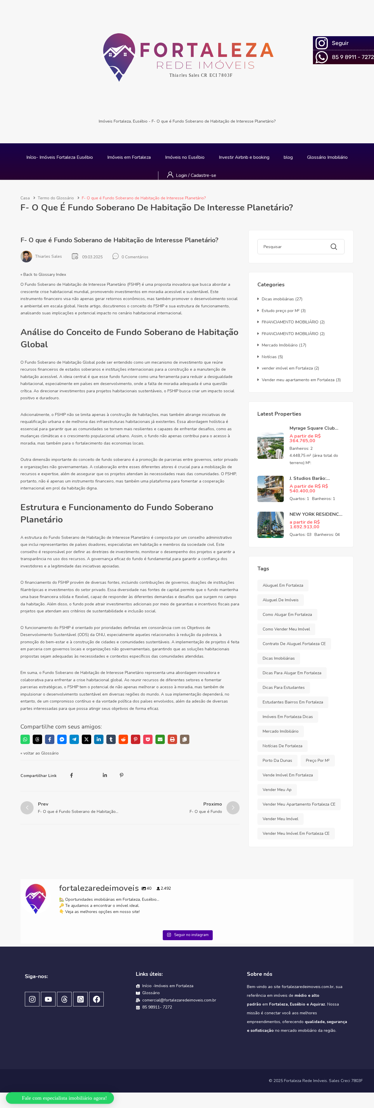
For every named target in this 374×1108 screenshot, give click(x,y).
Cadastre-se (203, 175)
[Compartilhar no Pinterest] (135, 739)
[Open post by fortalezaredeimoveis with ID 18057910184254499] (145, 963)
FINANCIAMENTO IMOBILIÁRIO (290, 322)
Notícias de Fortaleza (282, 746)
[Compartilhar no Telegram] (74, 739)
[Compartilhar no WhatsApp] (25, 739)
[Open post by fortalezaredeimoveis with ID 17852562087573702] (62, 963)
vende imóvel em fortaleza (288, 775)
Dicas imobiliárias (278, 299)
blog (288, 157)
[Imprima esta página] (172, 739)
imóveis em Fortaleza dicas (288, 716)
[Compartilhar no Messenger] (62, 739)
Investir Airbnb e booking (244, 157)
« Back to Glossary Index (43, 274)
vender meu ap (277, 789)
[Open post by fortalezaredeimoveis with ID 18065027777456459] (312, 963)
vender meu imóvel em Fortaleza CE (296, 833)
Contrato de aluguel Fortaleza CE (294, 644)
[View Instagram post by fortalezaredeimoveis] (96, 996)
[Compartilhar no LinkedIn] (98, 739)
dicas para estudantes (284, 687)
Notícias (269, 357)
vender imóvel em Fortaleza (287, 368)
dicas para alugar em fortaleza (292, 673)
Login (182, 175)
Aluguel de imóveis (281, 600)
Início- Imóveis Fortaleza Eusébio (59, 157)
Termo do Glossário (56, 198)
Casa (25, 198)
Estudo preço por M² (280, 310)
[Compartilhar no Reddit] (123, 739)
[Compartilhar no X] (86, 739)
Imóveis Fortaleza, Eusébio (123, 121)
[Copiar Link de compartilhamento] (184, 739)
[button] (60, 1095)
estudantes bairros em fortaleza (293, 702)
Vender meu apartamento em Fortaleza (298, 380)
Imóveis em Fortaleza (129, 157)
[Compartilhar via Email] (160, 739)
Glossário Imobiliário (327, 157)
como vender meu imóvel (286, 629)
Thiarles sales (48, 256)
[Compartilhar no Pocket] (148, 739)
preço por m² (318, 760)
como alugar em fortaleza (287, 614)
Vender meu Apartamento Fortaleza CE (299, 804)
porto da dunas (277, 760)
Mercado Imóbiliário (280, 345)
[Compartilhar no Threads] (37, 739)
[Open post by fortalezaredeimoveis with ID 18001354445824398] (229, 963)
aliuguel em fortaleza (283, 585)
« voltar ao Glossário (39, 753)
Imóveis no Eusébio (185, 157)
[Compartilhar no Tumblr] (111, 739)
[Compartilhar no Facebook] (49, 739)
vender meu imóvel (280, 819)
